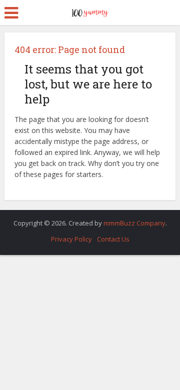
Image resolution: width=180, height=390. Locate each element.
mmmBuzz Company (135, 223)
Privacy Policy (71, 239)
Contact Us (113, 239)
